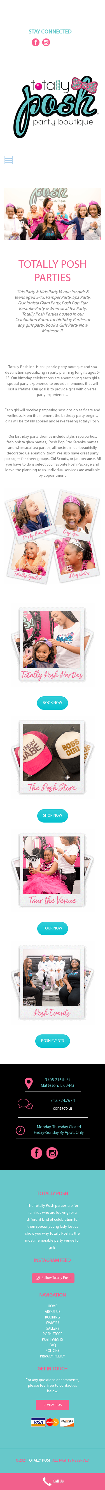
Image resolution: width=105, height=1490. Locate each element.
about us (52, 1312)
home (52, 1306)
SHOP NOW (52, 816)
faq (53, 1345)
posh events (52, 1340)
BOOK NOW (52, 703)
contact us (52, 1405)
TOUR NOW (52, 928)
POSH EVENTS (52, 1041)
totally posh (39, 1461)
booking (52, 1317)
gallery (52, 1328)
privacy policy (52, 1356)
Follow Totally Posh (56, 1278)
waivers (52, 1323)
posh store (52, 1334)
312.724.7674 (63, 1101)
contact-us (63, 1110)
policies (52, 1351)
